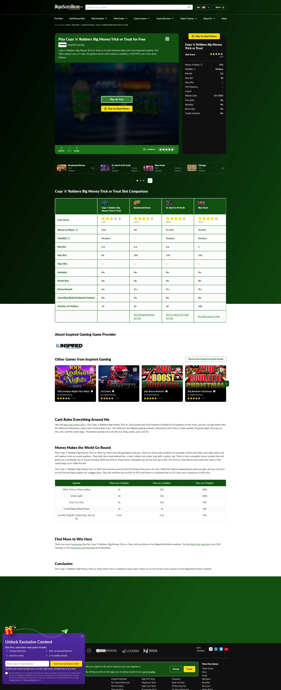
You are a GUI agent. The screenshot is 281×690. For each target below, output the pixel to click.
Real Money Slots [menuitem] (77, 18)
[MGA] (150, 650)
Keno (204, 671)
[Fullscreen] (173, 39)
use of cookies (148, 671)
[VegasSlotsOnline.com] (69, 7)
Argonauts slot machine (83, 547)
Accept (189, 669)
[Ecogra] (130, 650)
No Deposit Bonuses (120, 682)
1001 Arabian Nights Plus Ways (73, 391)
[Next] (150, 180)
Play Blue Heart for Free (209, 316)
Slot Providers (117, 685)
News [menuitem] (224, 18)
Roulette (206, 682)
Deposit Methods (119, 678)
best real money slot (74, 424)
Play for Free (117, 99)
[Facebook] (216, 649)
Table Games (207, 668)
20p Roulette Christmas (199, 391)
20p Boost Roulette (154, 391)
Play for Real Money (119, 108)
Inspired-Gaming (87, 25)
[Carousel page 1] (137, 180)
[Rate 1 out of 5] (160, 149)
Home (67, 25)
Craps (204, 675)
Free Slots (75, 25)
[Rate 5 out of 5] (172, 149)
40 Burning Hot (179, 685)
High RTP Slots (148, 678)
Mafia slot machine (199, 544)
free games (76, 544)
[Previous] (131, 180)
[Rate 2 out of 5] (163, 149)
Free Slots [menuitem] (58, 18)
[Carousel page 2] (140, 180)
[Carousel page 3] (143, 180)
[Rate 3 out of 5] (166, 149)
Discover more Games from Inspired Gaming (205, 359)
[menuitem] (99, 18)
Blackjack (206, 678)
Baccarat (206, 685)
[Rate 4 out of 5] (169, 149)
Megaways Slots (149, 682)
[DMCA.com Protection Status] (106, 650)
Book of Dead (178, 682)
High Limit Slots (149, 685)
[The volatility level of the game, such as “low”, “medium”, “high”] (194, 69)
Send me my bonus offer (66, 663)
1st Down (106, 391)
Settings (176, 669)
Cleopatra (176, 678)
